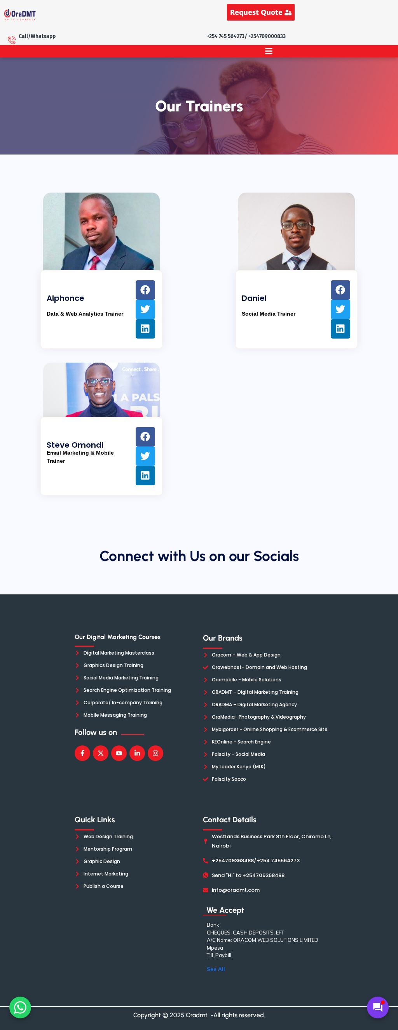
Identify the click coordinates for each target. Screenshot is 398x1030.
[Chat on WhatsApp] (20, 1007)
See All (216, 969)
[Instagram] (155, 753)
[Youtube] (119, 753)
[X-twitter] (100, 753)
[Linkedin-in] (137, 753)
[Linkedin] (145, 329)
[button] (268, 51)
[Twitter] (145, 309)
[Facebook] (145, 290)
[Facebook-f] (82, 753)
